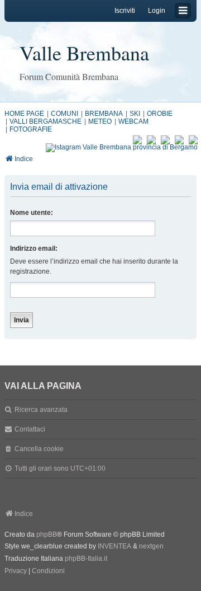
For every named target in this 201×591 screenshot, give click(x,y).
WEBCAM (133, 121)
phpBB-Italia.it (86, 558)
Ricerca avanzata (41, 410)
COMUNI (64, 114)
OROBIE (160, 114)
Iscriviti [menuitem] (124, 11)
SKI (135, 114)
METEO (100, 121)
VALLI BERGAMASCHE (45, 121)
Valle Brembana (84, 52)
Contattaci (30, 429)
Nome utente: (31, 213)
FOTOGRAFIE (30, 129)
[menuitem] (15, 571)
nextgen (151, 546)
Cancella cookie (39, 449)
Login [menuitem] (156, 11)
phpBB (46, 534)
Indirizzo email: (34, 248)
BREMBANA (104, 114)
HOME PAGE (24, 114)
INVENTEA (114, 546)
